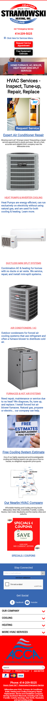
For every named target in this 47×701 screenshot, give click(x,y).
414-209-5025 (23, 33)
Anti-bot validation (23, 578)
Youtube (34, 602)
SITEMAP (7, 671)
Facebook (20, 602)
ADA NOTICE (39, 671)
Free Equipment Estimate (23, 52)
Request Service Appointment (23, 44)
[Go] (43, 573)
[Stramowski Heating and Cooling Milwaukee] (23, 14)
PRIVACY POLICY (22, 671)
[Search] (43, 667)
